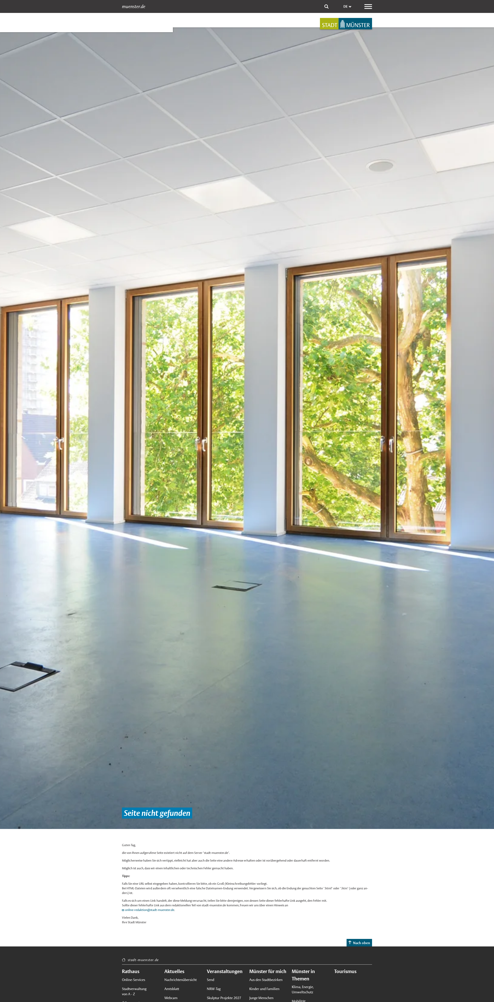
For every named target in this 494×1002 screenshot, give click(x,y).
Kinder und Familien (264, 989)
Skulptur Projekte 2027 (224, 998)
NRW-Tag (214, 989)
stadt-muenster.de (143, 960)
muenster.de (133, 6)
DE (345, 6)
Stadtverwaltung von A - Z (134, 991)
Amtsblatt (171, 989)
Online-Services (133, 980)
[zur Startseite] (346, 23)
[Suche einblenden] (326, 6)
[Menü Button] (368, 6)
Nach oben (361, 943)
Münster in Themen (303, 975)
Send (210, 980)
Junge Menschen (261, 998)
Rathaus (130, 971)
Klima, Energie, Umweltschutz (303, 989)
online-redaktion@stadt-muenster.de (149, 910)
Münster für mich (267, 971)
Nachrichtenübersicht (180, 980)
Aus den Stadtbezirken (266, 980)
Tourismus (345, 971)
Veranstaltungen (225, 971)
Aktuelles (174, 971)
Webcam (171, 998)
